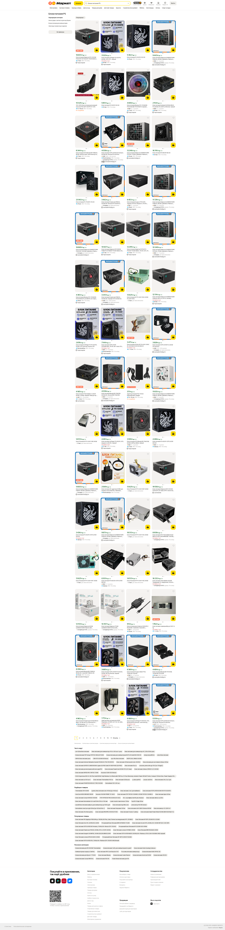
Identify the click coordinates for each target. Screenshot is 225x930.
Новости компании (155, 874)
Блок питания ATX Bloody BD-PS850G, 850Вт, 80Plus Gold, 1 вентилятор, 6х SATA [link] (87, 153)
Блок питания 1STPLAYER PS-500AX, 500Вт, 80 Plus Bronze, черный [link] (112, 672)
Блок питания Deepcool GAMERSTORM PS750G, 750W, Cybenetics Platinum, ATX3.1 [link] (163, 250)
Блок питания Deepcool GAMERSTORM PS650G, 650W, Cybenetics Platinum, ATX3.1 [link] (163, 58)
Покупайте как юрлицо (126, 879)
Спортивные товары (93, 908)
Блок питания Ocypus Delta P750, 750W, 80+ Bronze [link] (136, 672)
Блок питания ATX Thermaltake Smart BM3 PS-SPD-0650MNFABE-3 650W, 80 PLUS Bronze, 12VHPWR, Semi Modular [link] (163, 535)
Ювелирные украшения (94, 919)
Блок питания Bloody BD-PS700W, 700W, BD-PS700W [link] (162, 672)
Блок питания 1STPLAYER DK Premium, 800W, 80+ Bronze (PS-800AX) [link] (163, 721)
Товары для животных (93, 911)
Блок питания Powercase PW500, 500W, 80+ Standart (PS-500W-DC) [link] (112, 297)
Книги (89, 903)
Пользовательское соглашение (22, 926)
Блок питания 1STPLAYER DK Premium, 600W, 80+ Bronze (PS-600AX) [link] (112, 153)
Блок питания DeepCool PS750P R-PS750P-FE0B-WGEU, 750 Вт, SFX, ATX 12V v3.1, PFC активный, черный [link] (138, 250)
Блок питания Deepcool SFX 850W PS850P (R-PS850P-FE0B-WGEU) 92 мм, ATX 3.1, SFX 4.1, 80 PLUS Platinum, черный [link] (112, 250)
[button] (80, 17)
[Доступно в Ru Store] (69, 883)
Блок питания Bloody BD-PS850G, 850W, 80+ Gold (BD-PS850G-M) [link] (85, 672)
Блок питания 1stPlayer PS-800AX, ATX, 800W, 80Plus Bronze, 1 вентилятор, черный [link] (138, 721)
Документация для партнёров (128, 909)
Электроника (91, 885)
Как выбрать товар (125, 874)
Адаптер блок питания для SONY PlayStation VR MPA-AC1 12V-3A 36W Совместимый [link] (112, 721)
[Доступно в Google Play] (58, 883)
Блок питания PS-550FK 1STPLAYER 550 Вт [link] (86, 535)
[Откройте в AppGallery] (64, 883)
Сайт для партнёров (125, 911)
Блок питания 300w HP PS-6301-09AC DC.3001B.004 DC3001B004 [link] (138, 345)
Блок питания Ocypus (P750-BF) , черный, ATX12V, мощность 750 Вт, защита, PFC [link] (137, 202)
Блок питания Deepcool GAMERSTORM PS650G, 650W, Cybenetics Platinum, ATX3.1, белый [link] (112, 535)
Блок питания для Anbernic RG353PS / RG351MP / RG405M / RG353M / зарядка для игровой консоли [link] (138, 627)
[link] (82, 751)
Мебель (89, 877)
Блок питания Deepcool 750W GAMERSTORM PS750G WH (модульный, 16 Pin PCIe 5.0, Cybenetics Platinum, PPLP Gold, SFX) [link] (113, 627)
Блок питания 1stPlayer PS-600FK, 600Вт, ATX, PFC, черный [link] (111, 58)
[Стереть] (128, 3)
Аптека (89, 893)
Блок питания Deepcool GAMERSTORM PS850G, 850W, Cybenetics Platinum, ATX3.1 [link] (163, 202)
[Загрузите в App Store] (52, 883)
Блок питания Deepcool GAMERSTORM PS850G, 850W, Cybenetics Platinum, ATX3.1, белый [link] (163, 394)
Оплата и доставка (125, 877)
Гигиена (89, 882)
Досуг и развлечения (93, 874)
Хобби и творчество (93, 898)
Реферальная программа (157, 877)
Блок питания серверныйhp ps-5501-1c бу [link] (164, 627)
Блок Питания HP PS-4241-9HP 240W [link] (137, 489)
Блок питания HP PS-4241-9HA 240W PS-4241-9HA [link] (137, 297)
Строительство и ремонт (94, 914)
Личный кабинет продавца (127, 903)
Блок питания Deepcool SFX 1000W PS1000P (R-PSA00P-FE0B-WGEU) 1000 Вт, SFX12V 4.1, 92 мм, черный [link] (86, 58)
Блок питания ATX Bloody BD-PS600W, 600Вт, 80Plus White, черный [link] (138, 442)
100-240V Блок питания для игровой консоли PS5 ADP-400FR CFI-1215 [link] (86, 106)
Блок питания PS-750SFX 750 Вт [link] (85, 202)
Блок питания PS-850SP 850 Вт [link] (162, 153)
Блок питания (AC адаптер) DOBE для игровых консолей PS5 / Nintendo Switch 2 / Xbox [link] (112, 489)
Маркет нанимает (155, 885)
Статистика (8, 926)
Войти (173, 3)
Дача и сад (90, 900)
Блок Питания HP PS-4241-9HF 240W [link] (86, 580)
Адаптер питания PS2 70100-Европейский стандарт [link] (135, 394)
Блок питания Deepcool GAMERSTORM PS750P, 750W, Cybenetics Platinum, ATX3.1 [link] (138, 153)
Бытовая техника (92, 879)
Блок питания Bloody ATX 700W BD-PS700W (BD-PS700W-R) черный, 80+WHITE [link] (137, 106)
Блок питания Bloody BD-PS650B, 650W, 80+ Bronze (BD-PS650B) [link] (111, 394)
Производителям (155, 879)
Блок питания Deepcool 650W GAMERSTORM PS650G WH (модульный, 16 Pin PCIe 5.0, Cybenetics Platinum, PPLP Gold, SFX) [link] (87, 627)
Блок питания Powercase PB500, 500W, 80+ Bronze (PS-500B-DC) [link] (111, 202)
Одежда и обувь (92, 887)
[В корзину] (96, 50)
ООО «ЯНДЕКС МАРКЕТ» (216, 925)
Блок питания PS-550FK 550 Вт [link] (110, 105)
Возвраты (122, 885)
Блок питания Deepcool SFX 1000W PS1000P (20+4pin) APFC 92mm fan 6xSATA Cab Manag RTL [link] (163, 489)
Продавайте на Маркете (126, 906)
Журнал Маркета (124, 887)
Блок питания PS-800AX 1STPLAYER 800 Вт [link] (112, 581)
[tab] (53, 8)
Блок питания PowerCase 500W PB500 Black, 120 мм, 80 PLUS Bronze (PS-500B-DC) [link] (87, 721)
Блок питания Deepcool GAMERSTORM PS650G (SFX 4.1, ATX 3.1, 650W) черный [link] (163, 297)
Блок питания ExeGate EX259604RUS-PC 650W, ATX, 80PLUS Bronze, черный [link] (164, 106)
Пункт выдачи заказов (156, 882)
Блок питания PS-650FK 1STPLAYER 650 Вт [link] (163, 442)
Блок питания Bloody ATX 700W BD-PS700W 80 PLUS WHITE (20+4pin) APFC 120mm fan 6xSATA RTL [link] (86, 298)
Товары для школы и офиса (95, 906)
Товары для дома (92, 890)
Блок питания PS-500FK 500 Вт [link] (136, 57)
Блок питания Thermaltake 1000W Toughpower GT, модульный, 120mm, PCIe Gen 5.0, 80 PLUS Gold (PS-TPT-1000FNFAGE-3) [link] (163, 581)
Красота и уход (91, 895)
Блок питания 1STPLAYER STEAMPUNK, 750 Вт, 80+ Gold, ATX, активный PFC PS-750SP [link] (112, 345)
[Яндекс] (220, 927)
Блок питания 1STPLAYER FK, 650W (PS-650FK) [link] (163, 345)
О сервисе (123, 882)
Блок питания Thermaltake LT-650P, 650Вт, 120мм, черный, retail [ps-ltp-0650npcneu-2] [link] (86, 394)
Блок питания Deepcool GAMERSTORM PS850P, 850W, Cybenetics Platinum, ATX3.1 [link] (87, 489)
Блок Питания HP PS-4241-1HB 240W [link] (86, 441)
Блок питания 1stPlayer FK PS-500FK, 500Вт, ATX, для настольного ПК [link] (86, 345)
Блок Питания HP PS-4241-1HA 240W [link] (137, 535)
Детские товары (92, 916)
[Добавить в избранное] (97, 22)
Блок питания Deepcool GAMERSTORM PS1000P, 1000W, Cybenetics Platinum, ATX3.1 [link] (87, 250)
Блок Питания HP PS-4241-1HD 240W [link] (137, 580)
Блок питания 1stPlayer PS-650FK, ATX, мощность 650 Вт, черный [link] (113, 442)
